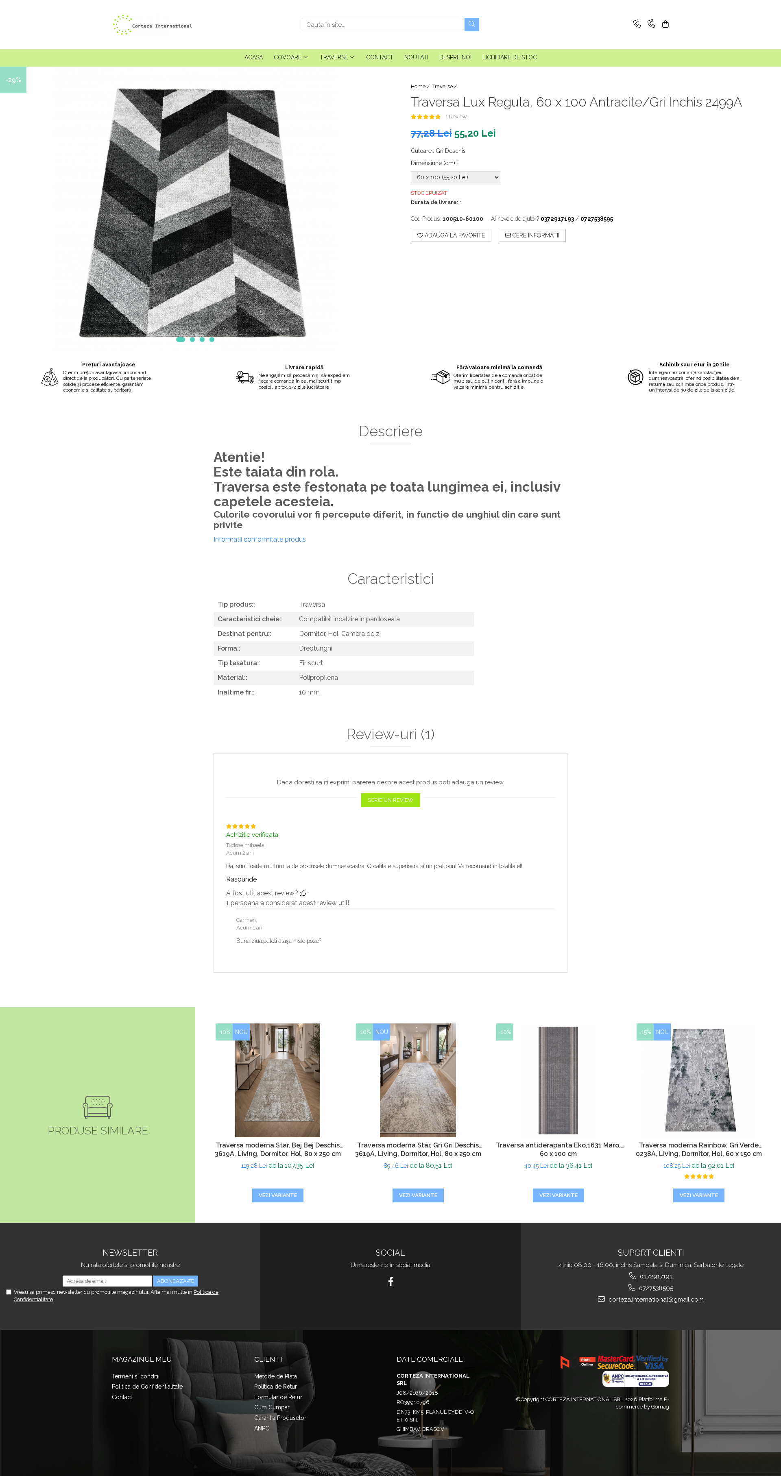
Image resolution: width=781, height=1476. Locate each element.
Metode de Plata (275, 1376)
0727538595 (655, 1288)
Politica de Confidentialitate (147, 1386)
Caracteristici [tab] (390, 579)
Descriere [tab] (391, 431)
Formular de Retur (278, 1397)
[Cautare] (472, 24)
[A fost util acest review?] (303, 893)
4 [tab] (212, 339)
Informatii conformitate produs (260, 539)
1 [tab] (180, 339)
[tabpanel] (195, 209)
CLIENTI (268, 1359)
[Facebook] (391, 1281)
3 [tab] (202, 339)
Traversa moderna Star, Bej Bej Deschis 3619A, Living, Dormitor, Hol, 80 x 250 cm (278, 1149)
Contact (122, 1397)
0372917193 (655, 1276)
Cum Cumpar (272, 1407)
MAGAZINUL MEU (142, 1359)
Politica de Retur (275, 1386)
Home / (421, 86)
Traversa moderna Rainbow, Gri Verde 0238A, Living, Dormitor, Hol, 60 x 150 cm (699, 1149)
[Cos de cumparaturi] (664, 24)
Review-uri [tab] (390, 734)
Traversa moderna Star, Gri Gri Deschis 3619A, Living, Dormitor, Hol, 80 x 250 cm (418, 1149)
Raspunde (241, 879)
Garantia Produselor (280, 1418)
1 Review (456, 116)
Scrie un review (391, 800)
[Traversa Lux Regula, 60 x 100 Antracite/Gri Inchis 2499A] (195, 209)
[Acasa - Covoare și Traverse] (152, 24)
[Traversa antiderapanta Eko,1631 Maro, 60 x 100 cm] (558, 1080)
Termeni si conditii (135, 1376)
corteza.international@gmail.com (655, 1299)
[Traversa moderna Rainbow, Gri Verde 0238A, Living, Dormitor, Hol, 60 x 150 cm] (699, 1080)
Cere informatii (535, 235)
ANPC (261, 1428)
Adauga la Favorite (454, 235)
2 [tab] (192, 339)
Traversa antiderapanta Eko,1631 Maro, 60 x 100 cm (558, 1149)
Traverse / (445, 86)
